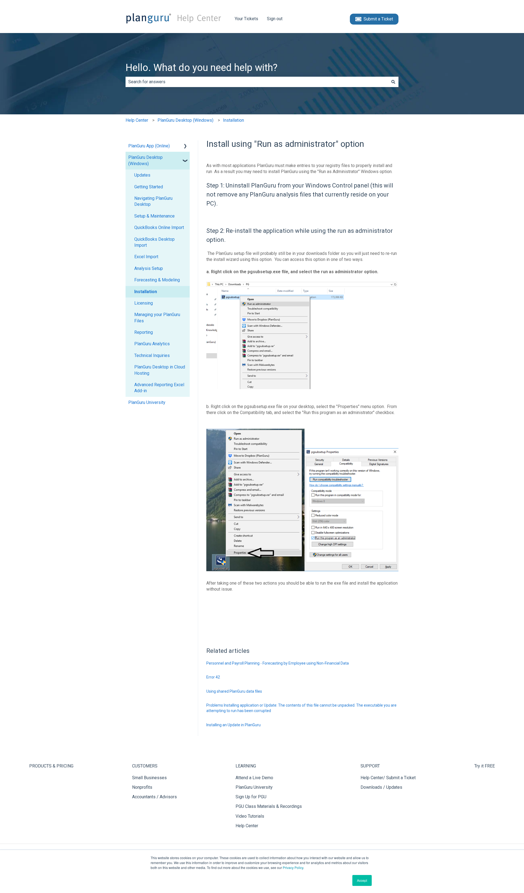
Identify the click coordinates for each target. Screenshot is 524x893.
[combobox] (257, 82)
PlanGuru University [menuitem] (146, 402)
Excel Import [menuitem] (146, 256)
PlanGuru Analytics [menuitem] (152, 343)
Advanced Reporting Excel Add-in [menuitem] (159, 387)
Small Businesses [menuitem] (149, 777)
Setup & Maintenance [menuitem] (154, 216)
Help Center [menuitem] (247, 825)
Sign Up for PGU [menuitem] (251, 796)
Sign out (274, 18)
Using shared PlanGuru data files (234, 691)
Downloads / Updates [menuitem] (381, 787)
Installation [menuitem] (145, 291)
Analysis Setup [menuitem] (148, 268)
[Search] (393, 82)
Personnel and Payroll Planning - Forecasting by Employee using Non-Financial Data (277, 663)
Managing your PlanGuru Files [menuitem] (157, 317)
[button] (185, 146)
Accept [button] (362, 880)
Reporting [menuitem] (143, 332)
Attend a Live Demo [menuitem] (254, 777)
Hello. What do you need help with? (202, 67)
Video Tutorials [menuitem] (250, 816)
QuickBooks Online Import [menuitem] (159, 227)
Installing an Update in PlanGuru (233, 725)
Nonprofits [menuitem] (142, 787)
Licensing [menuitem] (143, 303)
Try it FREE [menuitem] (484, 766)
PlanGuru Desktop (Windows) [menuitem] (145, 160)
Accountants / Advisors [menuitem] (154, 796)
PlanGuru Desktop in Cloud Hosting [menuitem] (159, 370)
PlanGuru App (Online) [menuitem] (149, 145)
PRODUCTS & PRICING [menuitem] (51, 766)
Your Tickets (246, 18)
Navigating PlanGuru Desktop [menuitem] (153, 201)
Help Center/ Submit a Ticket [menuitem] (388, 777)
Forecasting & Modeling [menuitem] (157, 279)
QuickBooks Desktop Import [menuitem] (154, 242)
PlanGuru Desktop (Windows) (185, 120)
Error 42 (213, 677)
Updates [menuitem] (142, 175)
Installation (233, 120)
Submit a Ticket (378, 19)
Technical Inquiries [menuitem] (152, 355)
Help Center (137, 120)
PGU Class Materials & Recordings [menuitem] (269, 806)
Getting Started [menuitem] (148, 186)
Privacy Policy (293, 867)
